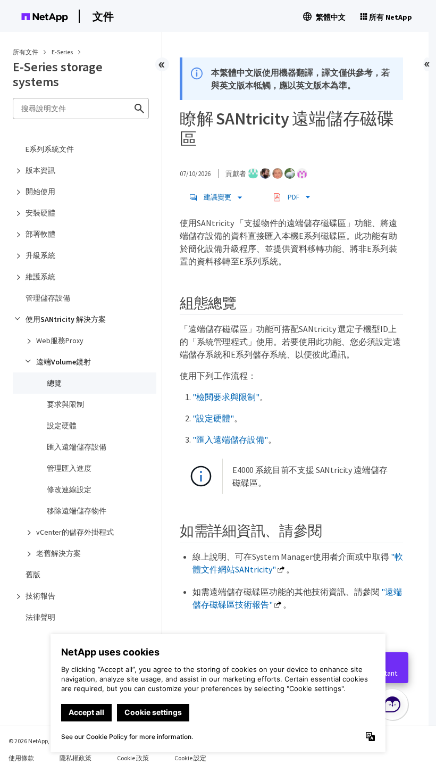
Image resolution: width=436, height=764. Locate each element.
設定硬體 (62, 425)
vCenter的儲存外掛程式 (75, 532)
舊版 (33, 574)
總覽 (54, 383)
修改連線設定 (69, 489)
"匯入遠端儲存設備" (230, 439)
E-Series (63, 52)
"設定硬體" (213, 418)
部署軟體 (40, 234)
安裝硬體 (40, 213)
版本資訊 (40, 170)
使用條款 (21, 758)
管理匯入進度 (69, 468)
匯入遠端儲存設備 (76, 447)
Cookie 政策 (133, 758)
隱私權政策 (75, 758)
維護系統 (40, 276)
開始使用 (40, 191)
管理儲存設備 (48, 298)
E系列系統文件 (50, 149)
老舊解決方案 (58, 553)
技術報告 (40, 596)
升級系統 (40, 255)
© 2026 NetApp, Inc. (35, 741)
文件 (103, 16)
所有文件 (25, 52)
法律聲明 (40, 617)
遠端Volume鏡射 (63, 362)
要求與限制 (65, 404)
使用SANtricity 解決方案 (66, 319)
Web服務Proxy (59, 340)
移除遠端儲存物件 (76, 511)
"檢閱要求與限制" (225, 397)
